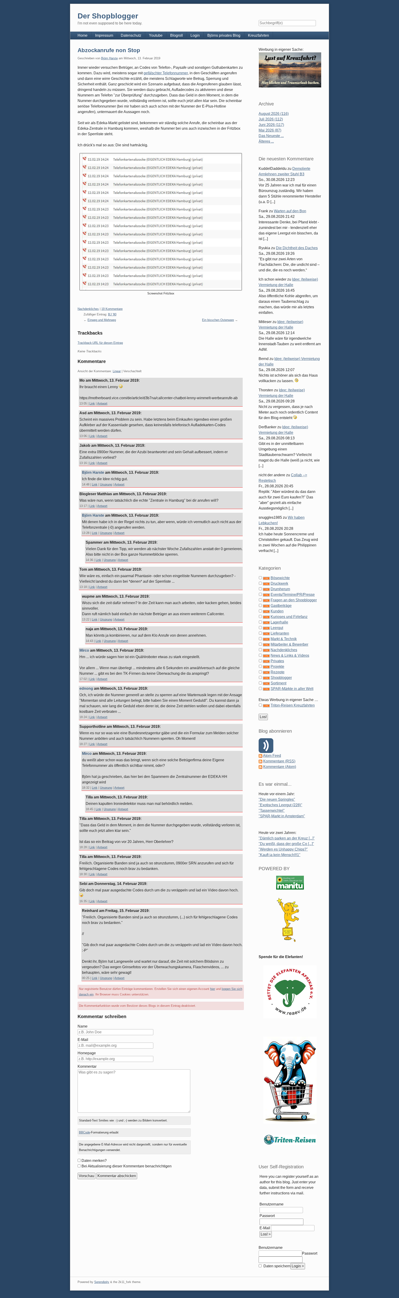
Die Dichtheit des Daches (297, 248)
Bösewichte (280, 578)
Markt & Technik (284, 639)
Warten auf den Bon (290, 211)
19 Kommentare (112, 309)
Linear (117, 371)
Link (92, 403)
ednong (86, 688)
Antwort (102, 403)
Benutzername (272, 1204)
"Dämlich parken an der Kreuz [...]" (287, 838)
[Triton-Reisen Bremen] (290, 70)
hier (212, 989)
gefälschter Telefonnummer (166, 73)
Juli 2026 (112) (271, 119)
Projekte (277, 666)
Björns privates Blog (223, 35)
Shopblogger (281, 678)
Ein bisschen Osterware (218, 320)
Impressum (104, 35)
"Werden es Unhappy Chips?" (283, 849)
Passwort (267, 1216)
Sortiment (278, 683)
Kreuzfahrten (258, 35)
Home (83, 35)
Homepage (87, 1053)
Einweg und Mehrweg (102, 320)
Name (83, 1026)
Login (195, 35)
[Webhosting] (290, 882)
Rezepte (277, 672)
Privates (277, 661)
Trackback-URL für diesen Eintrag (100, 343)
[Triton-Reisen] (290, 1140)
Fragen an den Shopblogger (294, 600)
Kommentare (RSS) (279, 761)
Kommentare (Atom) (279, 767)
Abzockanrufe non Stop (109, 50)
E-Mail (83, 1040)
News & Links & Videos (290, 655)
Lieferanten (280, 633)
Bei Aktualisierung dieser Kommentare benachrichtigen (127, 1166)
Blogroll (176, 35)
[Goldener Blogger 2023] (290, 920)
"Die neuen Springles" (277, 799)
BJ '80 (112, 314)
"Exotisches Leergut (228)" (280, 805)
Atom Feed (272, 756)
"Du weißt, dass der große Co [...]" (286, 844)
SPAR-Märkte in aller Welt (292, 689)
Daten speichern (276, 1266)
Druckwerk (279, 583)
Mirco (84, 650)
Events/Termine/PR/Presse (293, 595)
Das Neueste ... (271, 136)
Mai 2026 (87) (270, 130)
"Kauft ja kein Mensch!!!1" (279, 855)
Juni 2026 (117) (271, 125)
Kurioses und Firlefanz (289, 617)
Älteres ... (266, 141)
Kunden (277, 611)
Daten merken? (94, 1161)
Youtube (156, 35)
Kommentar (87, 1066)
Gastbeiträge (281, 606)
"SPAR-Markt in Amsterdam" (282, 816)
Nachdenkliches (88, 309)
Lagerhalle (279, 622)
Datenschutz (131, 35)
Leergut (277, 628)
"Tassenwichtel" (272, 810)
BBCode (84, 1132)
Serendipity (101, 1282)
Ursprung (106, 484)
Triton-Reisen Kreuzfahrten (293, 705)
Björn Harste (109, 58)
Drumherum (280, 589)
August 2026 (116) (274, 114)
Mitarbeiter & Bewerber (289, 644)
